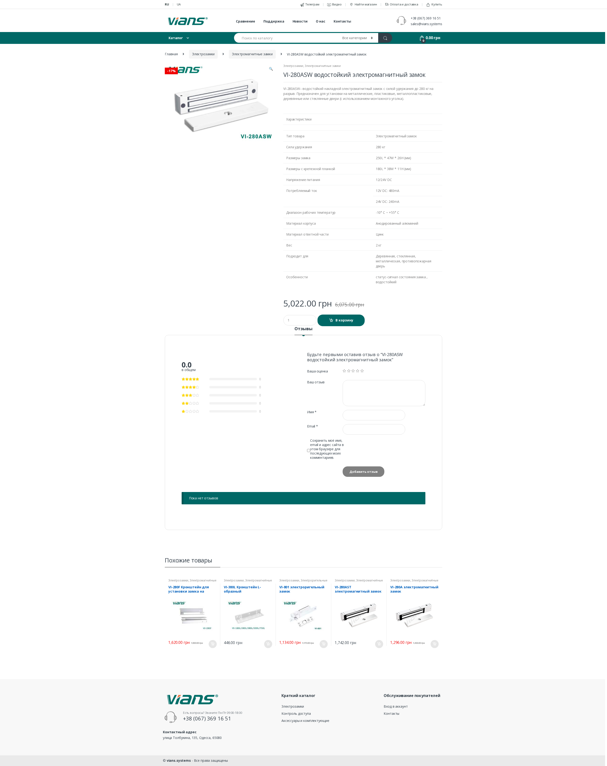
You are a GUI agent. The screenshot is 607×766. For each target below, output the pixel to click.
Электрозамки (203, 54)
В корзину (344, 320)
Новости (300, 21)
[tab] (303, 330)
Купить (437, 4)
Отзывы (303, 328)
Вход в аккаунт (396, 706)
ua (179, 4)
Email (312, 426)
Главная (171, 54)
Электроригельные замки (303, 581)
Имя (312, 412)
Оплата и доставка (404, 4)
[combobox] (285, 38)
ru (167, 4)
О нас (320, 21)
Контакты (342, 21)
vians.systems (179, 760)
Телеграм (312, 4)
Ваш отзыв (316, 382)
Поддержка (273, 21)
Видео (336, 4)
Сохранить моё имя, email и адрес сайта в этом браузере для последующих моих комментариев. (327, 449)
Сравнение (245, 21)
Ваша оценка (317, 371)
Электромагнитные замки (252, 54)
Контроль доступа (296, 713)
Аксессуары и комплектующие (305, 720)
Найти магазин (366, 4)
